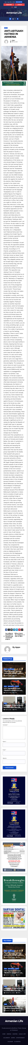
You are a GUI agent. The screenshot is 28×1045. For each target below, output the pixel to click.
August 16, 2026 (10, 957)
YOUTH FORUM (11, 669)
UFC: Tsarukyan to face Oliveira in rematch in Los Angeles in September (13, 690)
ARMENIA (9, 1034)
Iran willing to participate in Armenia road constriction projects (9, 636)
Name (4, 741)
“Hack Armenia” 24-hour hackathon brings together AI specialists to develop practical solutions (13, 674)
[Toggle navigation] (13, 19)
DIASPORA (15, 1034)
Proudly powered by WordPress (10, 1028)
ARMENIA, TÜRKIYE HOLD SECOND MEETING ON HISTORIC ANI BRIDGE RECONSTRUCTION (13, 708)
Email (4, 749)
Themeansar (15, 1030)
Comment (5, 724)
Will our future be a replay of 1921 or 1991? (19, 635)
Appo (13, 40)
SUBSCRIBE (9, 4)
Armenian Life (14, 12)
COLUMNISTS (6, 1037)
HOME (3, 1034)
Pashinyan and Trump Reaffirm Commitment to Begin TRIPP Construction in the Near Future (13, 1009)
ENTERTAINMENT (20, 1037)
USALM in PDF (22, 1034)
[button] (15, 18)
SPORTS (17, 686)
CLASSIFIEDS (17, 1041)
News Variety (11, 686)
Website (4, 758)
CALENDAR (10, 1041)
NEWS (6, 27)
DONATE (20, 4)
